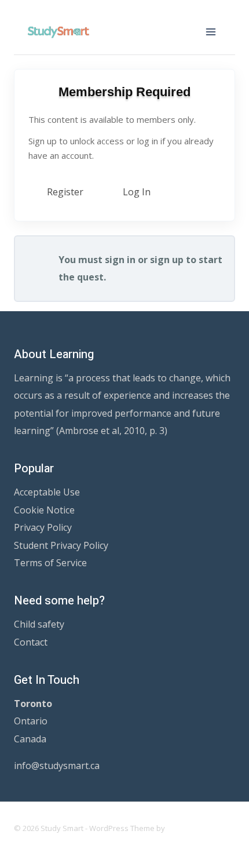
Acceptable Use (47, 492)
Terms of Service (50, 562)
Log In (137, 191)
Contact (30, 642)
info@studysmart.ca (57, 765)
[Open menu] (210, 32)
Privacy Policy (43, 527)
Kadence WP (189, 828)
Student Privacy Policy (61, 545)
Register (65, 191)
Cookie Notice (44, 510)
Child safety (39, 624)
